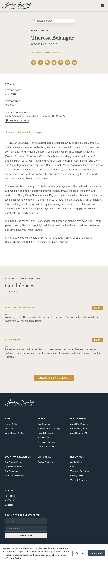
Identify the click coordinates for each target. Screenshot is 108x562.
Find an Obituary (45, 462)
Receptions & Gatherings (49, 428)
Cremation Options (46, 442)
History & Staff (11, 424)
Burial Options (44, 437)
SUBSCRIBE (26, 535)
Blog (72, 466)
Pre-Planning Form (78, 428)
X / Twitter (10, 500)
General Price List (46, 446)
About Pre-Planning (79, 424)
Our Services (44, 424)
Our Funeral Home (13, 462)
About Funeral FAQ (79, 433)
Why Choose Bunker (14, 433)
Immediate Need (45, 433)
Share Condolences (45, 52)
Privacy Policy (76, 475)
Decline (80, 553)
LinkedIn (9, 505)
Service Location (17, 120)
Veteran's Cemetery (79, 471)
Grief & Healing (77, 462)
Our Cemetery (11, 471)
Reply (97, 308)
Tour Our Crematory (14, 475)
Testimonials (10, 428)
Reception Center (13, 466)
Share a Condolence (54, 378)
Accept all (96, 553)
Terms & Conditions (79, 480)
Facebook (10, 496)
